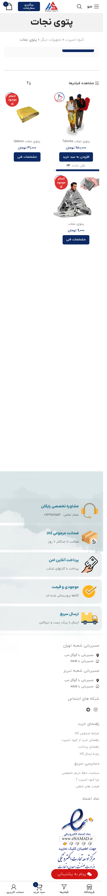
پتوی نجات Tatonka (76, 141)
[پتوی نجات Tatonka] (76, 114)
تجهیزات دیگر (51, 39)
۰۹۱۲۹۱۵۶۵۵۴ (52, 515)
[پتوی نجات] (76, 197)
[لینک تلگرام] (88, 710)
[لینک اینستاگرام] (95, 710)
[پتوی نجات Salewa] (27, 114)
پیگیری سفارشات (29, 6)
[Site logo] (51, 6)
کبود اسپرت (74, 39)
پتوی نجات (76, 224)
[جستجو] (79, 6)
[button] (76, 157)
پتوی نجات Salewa (27, 141)
